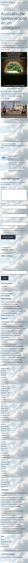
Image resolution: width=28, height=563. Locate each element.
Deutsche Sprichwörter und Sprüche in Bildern (14, 328)
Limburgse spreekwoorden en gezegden (12, 346)
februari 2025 (4, 408)
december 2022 (5, 455)
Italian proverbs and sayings (8, 344)
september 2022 (5, 462)
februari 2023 (4, 450)
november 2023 (5, 430)
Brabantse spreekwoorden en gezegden (12, 326)
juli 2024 (3, 424)
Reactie (3, 187)
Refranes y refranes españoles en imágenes (13, 357)
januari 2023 (4, 453)
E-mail (3, 212)
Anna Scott (4, 286)
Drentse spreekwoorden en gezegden (11, 330)
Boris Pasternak (5, 295)
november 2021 (5, 484)
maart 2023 (4, 448)
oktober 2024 (5, 417)
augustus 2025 (5, 395)
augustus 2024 (5, 422)
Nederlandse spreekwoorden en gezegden (12, 348)
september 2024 (5, 419)
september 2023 (5, 435)
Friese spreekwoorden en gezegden (11, 335)
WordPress (20, 557)
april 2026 (4, 377)
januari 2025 (4, 410)
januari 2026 (4, 384)
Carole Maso (10, 315)
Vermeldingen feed (6, 541)
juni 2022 (3, 468)
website (3, 315)
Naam (3, 203)
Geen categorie (5, 337)
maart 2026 (4, 379)
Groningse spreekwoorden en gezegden (12, 339)
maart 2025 (4, 406)
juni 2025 (3, 399)
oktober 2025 (5, 390)
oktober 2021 (4, 486)
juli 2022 (3, 466)
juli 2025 (3, 397)
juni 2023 (3, 442)
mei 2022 (3, 471)
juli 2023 (3, 439)
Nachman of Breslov (6, 291)
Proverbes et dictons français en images (12, 350)
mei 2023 (3, 444)
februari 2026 (4, 381)
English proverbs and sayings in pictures (12, 333)
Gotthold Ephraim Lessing (13, 302)
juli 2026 (3, 370)
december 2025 (5, 386)
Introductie (4, 341)
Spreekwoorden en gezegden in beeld (11, 359)
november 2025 (5, 388)
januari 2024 (4, 426)
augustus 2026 (5, 368)
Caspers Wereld (8, 2)
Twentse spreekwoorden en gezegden (11, 362)
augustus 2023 (5, 437)
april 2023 (4, 446)
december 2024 (5, 413)
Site (2, 220)
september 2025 (5, 393)
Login (2, 539)
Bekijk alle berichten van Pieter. (16, 170)
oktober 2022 (5, 459)
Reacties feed (4, 544)
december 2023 (5, 428)
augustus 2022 (5, 464)
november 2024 (5, 415)
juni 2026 (3, 372)
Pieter (2, 302)
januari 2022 (4, 479)
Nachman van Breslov (7, 293)
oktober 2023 (5, 433)
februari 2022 (4, 477)
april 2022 (4, 473)
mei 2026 (3, 375)
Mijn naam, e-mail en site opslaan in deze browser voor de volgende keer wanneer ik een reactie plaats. (15, 230)
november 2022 (5, 457)
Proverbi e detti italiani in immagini (10, 353)
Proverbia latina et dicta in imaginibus (11, 355)
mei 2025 (3, 401)
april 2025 (4, 404)
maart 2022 (4, 475)
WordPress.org (5, 546)
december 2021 (5, 482)
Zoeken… (3, 269)
